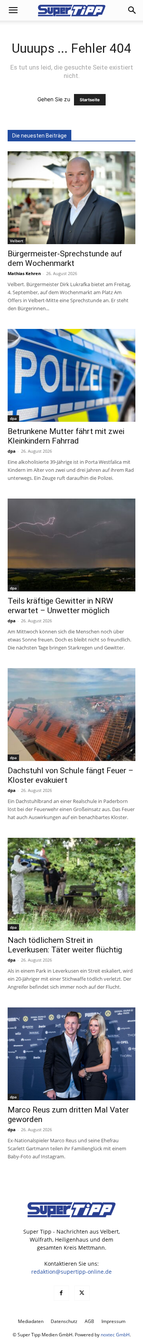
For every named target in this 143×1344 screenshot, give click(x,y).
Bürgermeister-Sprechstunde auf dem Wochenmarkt (65, 258)
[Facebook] (61, 1293)
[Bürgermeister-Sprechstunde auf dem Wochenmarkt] (71, 197)
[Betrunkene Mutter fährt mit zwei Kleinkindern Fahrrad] (71, 375)
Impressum (113, 1321)
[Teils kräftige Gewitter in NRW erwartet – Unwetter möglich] (71, 545)
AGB (89, 1321)
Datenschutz (64, 1321)
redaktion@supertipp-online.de (71, 1271)
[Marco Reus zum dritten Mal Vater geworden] (71, 1053)
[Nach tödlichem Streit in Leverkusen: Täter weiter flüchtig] (71, 884)
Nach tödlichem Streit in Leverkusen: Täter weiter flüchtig (65, 945)
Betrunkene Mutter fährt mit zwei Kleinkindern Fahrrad (66, 436)
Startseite (90, 99)
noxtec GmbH (115, 1334)
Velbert (16, 240)
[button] (13, 10)
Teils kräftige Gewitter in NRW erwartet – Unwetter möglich (60, 605)
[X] (82, 1293)
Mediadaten (30, 1321)
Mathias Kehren (24, 273)
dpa (13, 418)
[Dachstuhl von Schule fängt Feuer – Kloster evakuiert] (71, 714)
